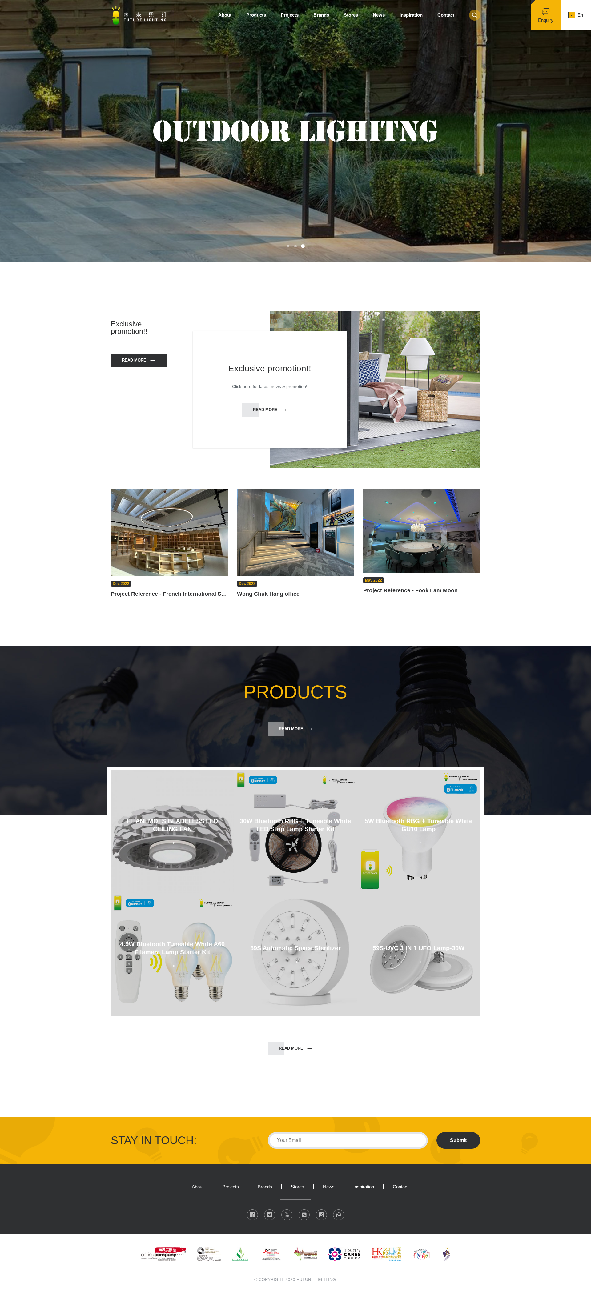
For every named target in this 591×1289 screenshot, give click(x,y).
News (379, 15)
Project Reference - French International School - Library (169, 594)
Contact (445, 15)
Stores (351, 15)
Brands (321, 15)
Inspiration (411, 15)
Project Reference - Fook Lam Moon (410, 590)
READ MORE (134, 360)
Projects (290, 15)
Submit (458, 1140)
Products (256, 15)
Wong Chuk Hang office (268, 594)
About (224, 15)
